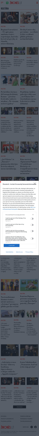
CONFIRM (12, 245)
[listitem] (19, 215)
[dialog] (19, 218)
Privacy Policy (29, 252)
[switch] (32, 219)
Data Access (19, 252)
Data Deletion (9, 252)
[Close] (35, 184)
